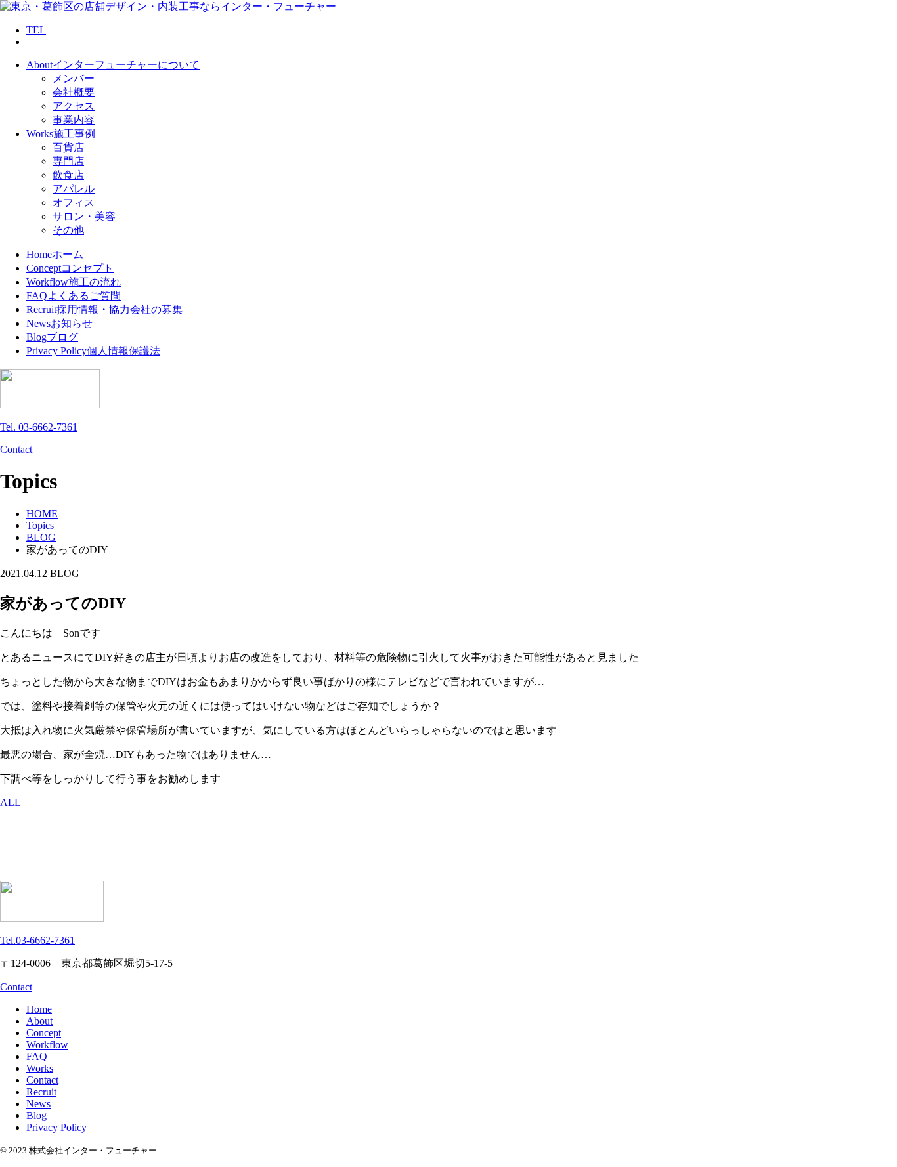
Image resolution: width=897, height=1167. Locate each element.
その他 (68, 230)
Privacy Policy (56, 1127)
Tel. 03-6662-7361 (38, 427)
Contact (16, 449)
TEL (36, 29)
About (39, 1021)
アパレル (74, 188)
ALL (10, 802)
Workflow (47, 1044)
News (38, 1103)
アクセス (74, 106)
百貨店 (68, 147)
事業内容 (74, 119)
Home (39, 1009)
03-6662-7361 (37, 940)
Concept (43, 1032)
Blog (36, 1115)
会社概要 (74, 92)
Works (39, 1068)
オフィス (74, 202)
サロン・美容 (84, 216)
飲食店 (68, 174)
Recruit (41, 1091)
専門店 (68, 161)
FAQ (36, 1056)
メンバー (74, 78)
